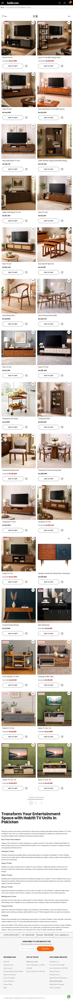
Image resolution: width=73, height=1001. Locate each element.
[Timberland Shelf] (54, 399)
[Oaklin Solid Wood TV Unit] (18, 193)
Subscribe (45, 949)
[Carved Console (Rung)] (18, 605)
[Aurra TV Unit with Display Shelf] (54, 38)
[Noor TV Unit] (18, 244)
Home (2, 7)
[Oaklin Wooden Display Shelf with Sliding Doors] (54, 141)
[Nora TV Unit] (18, 347)
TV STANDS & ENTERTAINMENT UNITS (18, 7)
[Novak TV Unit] (18, 38)
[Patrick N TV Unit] (18, 709)
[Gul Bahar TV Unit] (54, 502)
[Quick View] (33, 22)
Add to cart (12, 66)
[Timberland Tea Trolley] (18, 399)
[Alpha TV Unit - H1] (54, 709)
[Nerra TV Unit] (54, 193)
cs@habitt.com (64, 935)
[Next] (42, 803)
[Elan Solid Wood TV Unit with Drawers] (54, 90)
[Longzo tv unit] (18, 554)
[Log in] (65, 3)
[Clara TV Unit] (18, 90)
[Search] (59, 3)
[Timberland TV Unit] (18, 502)
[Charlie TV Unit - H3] (18, 760)
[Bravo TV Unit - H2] (54, 760)
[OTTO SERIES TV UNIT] (18, 657)
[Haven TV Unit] (54, 347)
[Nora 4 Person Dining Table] (54, 296)
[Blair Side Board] (54, 605)
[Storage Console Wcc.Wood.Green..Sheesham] (54, 554)
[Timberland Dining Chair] (18, 451)
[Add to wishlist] (26, 66)
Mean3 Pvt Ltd (39, 998)
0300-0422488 (29, 935)
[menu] (2, 3)
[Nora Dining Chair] (18, 296)
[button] (34, 16)
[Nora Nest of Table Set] (54, 244)
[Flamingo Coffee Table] (54, 657)
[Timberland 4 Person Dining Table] (54, 451)
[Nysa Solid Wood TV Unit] (18, 141)
